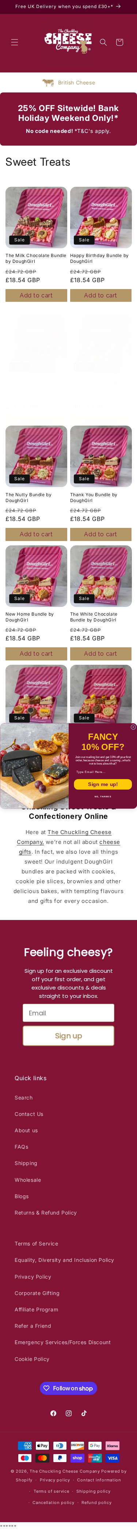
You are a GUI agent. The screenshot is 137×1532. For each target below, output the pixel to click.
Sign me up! (103, 784)
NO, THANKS (102, 796)
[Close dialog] (133, 727)
